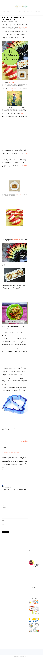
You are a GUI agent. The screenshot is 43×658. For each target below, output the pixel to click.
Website (3, 528)
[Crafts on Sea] (21, 9)
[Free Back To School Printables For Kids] (34, 625)
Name (3, 520)
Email (3, 524)
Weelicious (15, 264)
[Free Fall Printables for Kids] (34, 607)
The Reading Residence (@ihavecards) (11, 452)
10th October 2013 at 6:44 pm (7, 487)
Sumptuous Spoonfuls (16, 239)
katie (5, 485)
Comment (4, 507)
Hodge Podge (12, 82)
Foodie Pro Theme (27, 656)
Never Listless (19, 194)
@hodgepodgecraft (11, 90)
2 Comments (15, 21)
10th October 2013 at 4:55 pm (7, 453)
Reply (2, 469)
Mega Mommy (24, 165)
